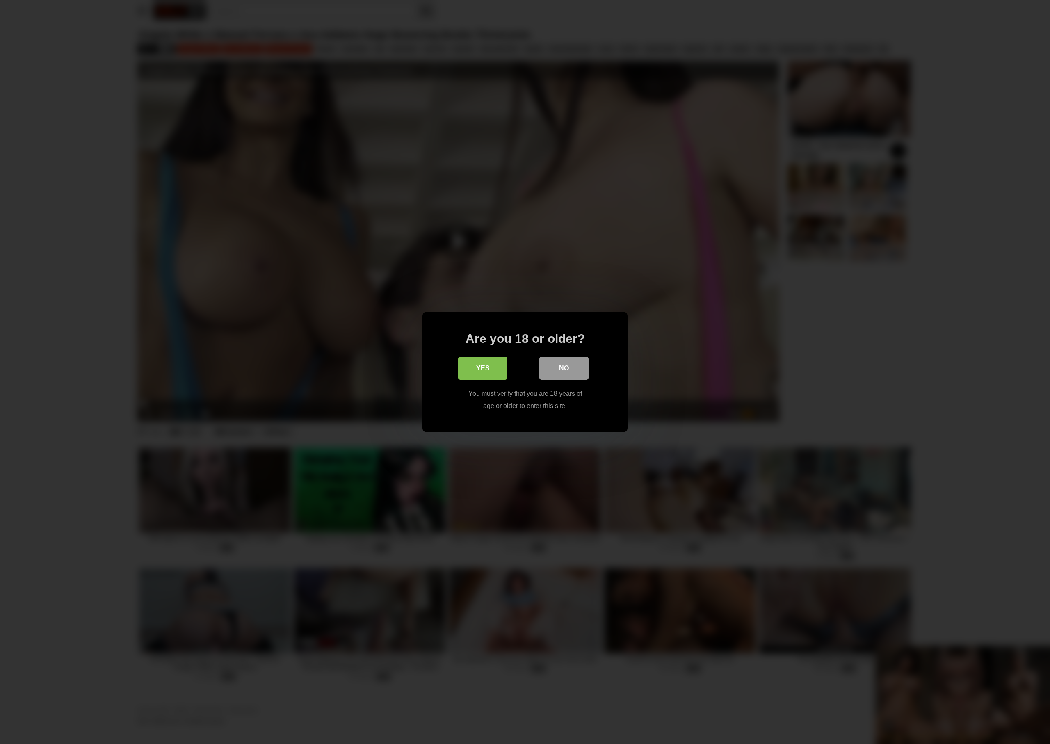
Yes (483, 368)
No (564, 368)
